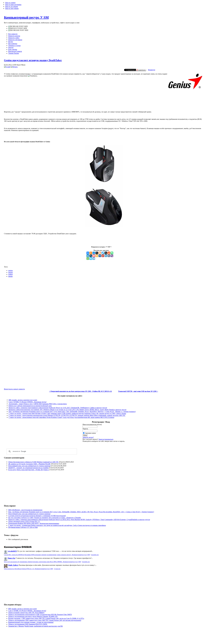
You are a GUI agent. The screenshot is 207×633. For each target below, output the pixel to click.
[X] (97, 253)
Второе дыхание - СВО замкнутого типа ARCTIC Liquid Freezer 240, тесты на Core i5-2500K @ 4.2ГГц (46, 618)
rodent (10, 274)
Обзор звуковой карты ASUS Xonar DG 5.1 (24, 521)
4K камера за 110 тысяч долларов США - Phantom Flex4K (29, 464)
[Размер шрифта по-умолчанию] (17, 28)
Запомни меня (90, 433)
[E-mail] (7, 67)
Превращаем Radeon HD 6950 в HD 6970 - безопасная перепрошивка (33, 523)
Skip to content (10, 3)
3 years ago (57, 569)
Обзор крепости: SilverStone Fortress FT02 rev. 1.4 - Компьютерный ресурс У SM (28, 569)
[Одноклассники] (90, 253)
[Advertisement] (103, 102)
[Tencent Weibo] (106, 255)
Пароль (85, 429)
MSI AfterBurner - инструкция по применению (25, 510)
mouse (10, 272)
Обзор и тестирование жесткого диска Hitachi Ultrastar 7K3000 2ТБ (32, 616)
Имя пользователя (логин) (92, 424)
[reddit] (109, 253)
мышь (10, 276)
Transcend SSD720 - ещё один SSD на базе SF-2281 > (138, 391)
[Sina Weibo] (103, 255)
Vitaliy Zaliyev (13, 565)
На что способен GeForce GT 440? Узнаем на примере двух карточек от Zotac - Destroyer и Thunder (44, 518)
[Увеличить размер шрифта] (18, 26)
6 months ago (95, 555)
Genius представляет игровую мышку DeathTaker (33, 60)
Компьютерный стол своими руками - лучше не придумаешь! (31, 622)
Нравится (151, 70)
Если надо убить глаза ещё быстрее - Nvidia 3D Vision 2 (28, 470)
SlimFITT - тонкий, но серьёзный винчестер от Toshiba (28, 468)
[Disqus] (103, 306)
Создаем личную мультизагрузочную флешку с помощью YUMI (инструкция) (37, 516)
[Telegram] (94, 258)
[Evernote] (112, 253)
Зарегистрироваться (106, 439)
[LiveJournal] (90, 255)
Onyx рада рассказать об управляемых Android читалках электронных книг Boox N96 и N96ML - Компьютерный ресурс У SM (42, 562)
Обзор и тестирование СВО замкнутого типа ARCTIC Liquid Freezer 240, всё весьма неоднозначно (44, 620)
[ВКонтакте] (87, 253)
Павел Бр (11, 558)
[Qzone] (97, 255)
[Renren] (100, 255)
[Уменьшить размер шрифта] (18, 30)
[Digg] (106, 253)
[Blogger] (100, 253)
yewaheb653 (12, 551)
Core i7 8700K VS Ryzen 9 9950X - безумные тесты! (27, 402)
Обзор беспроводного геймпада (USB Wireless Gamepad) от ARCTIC (33, 462)
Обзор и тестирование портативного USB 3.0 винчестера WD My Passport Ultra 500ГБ (40, 614)
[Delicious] (103, 253)
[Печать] (14, 67)
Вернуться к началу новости (14, 389)
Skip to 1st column (11, 6)
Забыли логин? (88, 437)
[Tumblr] (109, 255)
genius (10, 270)
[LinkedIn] (87, 255)
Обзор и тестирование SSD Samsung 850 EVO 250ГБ (27, 624)
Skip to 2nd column (12, 8)
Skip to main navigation (13, 4)
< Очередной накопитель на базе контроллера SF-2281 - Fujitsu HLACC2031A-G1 (80, 391)
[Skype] (90, 258)
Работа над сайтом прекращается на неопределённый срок (30, 406)
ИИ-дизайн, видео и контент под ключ (23, 400)
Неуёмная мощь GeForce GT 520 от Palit (23, 527)
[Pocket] (94, 255)
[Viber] (112, 255)
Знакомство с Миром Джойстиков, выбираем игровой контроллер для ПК (35, 626)
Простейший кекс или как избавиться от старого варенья (29, 466)
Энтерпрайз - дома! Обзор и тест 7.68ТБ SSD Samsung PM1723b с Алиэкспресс (38, 404)
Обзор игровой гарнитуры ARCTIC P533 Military (26, 612)
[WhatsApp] (87, 258)
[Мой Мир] (94, 253)
